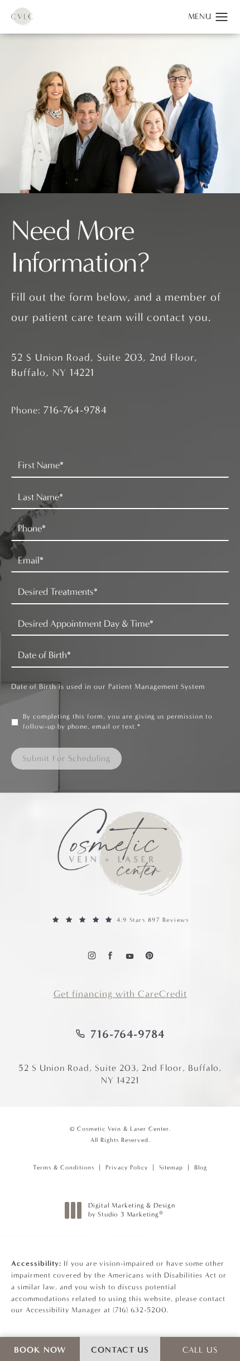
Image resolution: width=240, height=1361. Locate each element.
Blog (200, 1167)
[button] (222, 17)
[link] (120, 920)
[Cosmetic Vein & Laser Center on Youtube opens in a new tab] (129, 955)
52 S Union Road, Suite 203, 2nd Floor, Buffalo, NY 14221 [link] (120, 1073)
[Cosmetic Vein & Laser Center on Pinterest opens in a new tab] (148, 955)
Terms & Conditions (63, 1167)
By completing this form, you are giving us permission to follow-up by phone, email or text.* (118, 721)
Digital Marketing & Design (131, 1210)
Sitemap (171, 1167)
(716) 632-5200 (140, 1310)
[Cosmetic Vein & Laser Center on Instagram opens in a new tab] (91, 955)
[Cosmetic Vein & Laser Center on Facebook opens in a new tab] (110, 955)
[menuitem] (91, 955)
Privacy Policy (126, 1167)
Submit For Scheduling (66, 758)
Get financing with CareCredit (120, 994)
